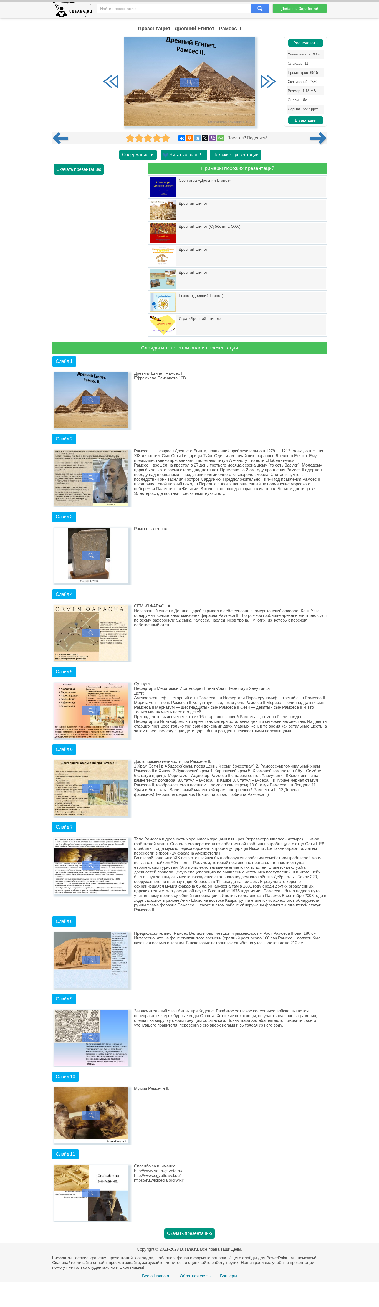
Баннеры (228, 1275)
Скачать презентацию (78, 169)
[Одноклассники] (189, 138)
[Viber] (212, 138)
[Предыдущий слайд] (111, 82)
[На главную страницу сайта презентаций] (74, 11)
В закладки (305, 120)
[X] (205, 138)
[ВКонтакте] (181, 138)
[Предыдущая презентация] (62, 138)
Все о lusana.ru (156, 1275)
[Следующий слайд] (268, 82)
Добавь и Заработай (299, 8)
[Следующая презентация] (318, 138)
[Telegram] (197, 138)
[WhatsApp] (220, 138)
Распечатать (305, 43)
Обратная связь (195, 1275)
